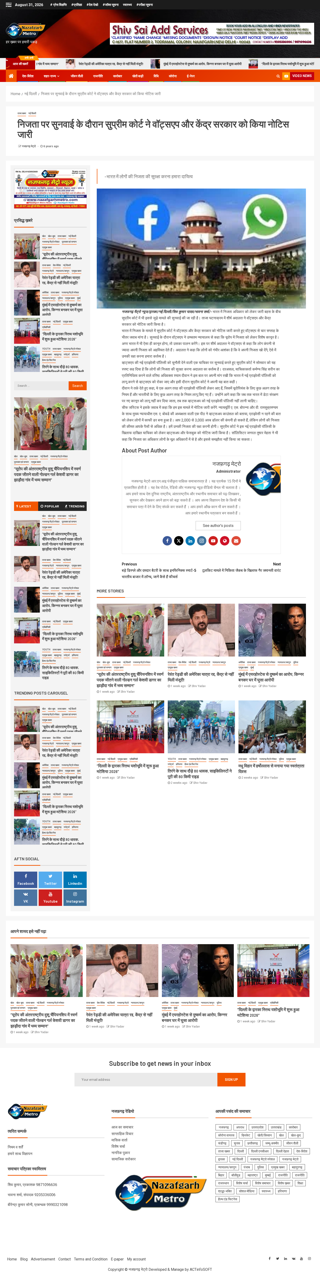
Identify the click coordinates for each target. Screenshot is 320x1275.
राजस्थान (223, 1183)
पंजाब (247, 1167)
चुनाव (237, 1143)
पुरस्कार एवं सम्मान (104, 667)
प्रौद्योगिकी (134, 759)
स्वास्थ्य (127, 5)
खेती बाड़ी (137, 76)
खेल (98, 662)
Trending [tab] (77, 506)
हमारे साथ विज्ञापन (20, 1153)
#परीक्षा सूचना (144, 5)
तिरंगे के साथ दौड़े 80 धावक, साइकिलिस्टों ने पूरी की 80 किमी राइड (63, 358)
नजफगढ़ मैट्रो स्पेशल (141, 662)
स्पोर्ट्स (171, 764)
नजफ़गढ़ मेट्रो (29, 146)
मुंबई (252, 667)
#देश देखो (92, 5)
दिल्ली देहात (282, 1151)
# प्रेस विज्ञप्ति (58, 5)
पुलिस (295, 662)
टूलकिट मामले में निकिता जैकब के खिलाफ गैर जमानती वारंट (241, 567)
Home (12, 1259)
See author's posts (218, 525)
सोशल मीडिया (246, 1191)
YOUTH (172, 759)
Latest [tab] (25, 506)
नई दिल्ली (32, 113)
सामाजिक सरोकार (124, 1159)
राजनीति (98, 76)
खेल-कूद (106, 662)
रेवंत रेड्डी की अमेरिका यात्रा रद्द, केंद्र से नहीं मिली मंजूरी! (61, 574)
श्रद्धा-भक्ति (225, 1191)
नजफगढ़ (223, 1127)
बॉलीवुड (235, 1175)
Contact (64, 1259)
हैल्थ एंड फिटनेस (191, 764)
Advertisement (43, 1259)
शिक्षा (300, 1183)
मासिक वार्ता (119, 1140)
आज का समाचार (122, 1127)
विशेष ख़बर (284, 1183)
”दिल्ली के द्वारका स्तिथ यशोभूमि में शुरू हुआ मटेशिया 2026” (220, 64)
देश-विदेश (27, 76)
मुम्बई (268, 1175)
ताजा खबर (22, 113)
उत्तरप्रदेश (257, 1127)
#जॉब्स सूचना (111, 5)
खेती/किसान (264, 1135)
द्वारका (221, 1159)
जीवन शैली (77, 76)
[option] (50, 234)
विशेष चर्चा (118, 1146)
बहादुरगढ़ (224, 759)
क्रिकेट (246, 1135)
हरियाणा (179, 764)
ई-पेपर (191, 76)
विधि (156, 76)
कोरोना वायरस (226, 1135)
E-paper (117, 1259)
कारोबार (117, 76)
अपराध (240, 1127)
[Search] (278, 76)
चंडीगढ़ (222, 1143)
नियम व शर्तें (15, 1147)
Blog (24, 1259)
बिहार (221, 1175)
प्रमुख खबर (118, 667)
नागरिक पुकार (121, 1153)
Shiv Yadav (128, 691)
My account (136, 1259)
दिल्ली (240, 1151)
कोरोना (173, 76)
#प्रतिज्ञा (76, 5)
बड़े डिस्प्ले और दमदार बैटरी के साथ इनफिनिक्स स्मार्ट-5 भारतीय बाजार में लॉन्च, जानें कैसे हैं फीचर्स (159, 570)
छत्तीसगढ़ (252, 1143)
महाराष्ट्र (253, 1175)
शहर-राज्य (50, 76)
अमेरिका (241, 662)
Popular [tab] (52, 506)
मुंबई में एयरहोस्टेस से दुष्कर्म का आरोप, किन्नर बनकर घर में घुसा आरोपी (128, 64)
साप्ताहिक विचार (122, 1134)
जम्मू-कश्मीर (272, 1143)
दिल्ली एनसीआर (260, 1151)
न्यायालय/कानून (219, 662)
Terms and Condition (91, 1259)
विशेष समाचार (263, 1183)
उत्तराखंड (276, 1127)
